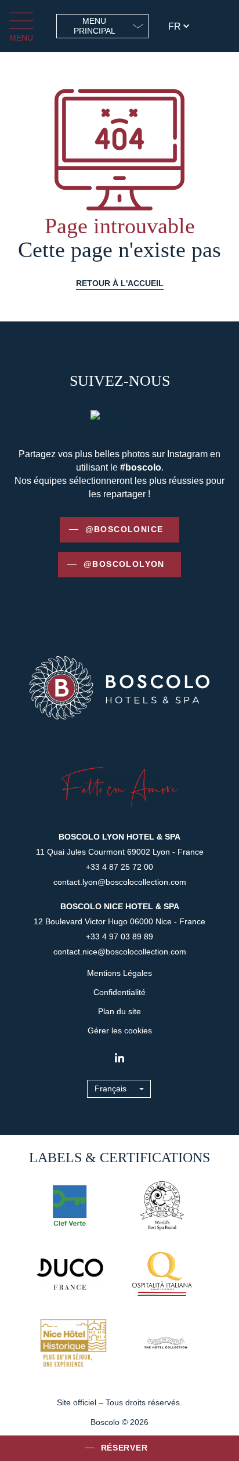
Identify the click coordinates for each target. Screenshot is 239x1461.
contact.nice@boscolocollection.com (119, 951)
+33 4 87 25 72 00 (119, 866)
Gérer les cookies (120, 1030)
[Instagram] (119, 1058)
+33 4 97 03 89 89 (119, 936)
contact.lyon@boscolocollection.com (119, 882)
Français (110, 1088)
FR (174, 26)
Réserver (124, 1447)
